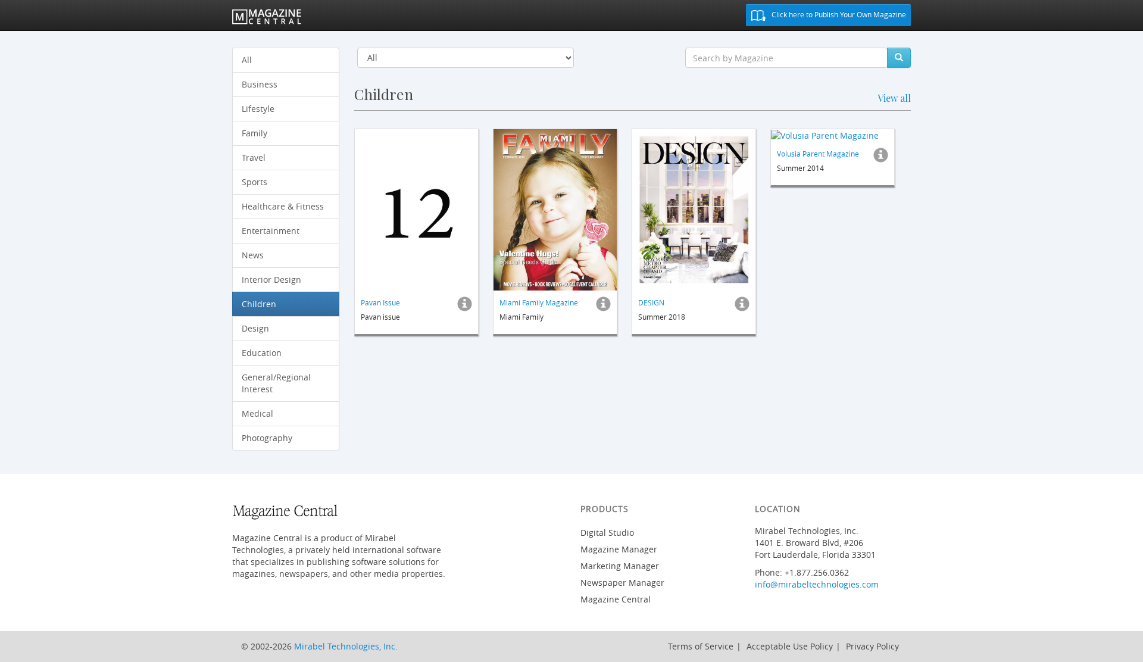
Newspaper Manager (622, 582)
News (253, 255)
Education (262, 352)
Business (259, 84)
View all (894, 98)
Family (254, 133)
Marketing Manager (619, 566)
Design (255, 328)
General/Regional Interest (276, 383)
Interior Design (271, 279)
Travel (254, 157)
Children (259, 304)
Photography (267, 438)
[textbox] (786, 58)
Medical (257, 413)
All (247, 59)
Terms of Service (700, 646)
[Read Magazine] (416, 210)
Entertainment (270, 230)
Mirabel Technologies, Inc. (346, 646)
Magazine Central (615, 599)
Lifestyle (258, 108)
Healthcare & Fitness (283, 206)
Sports (254, 182)
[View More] (464, 307)
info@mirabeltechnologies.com (817, 584)
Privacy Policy (872, 646)
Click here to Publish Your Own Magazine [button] (838, 14)
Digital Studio (607, 532)
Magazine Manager (618, 549)
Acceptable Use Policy (790, 646)
